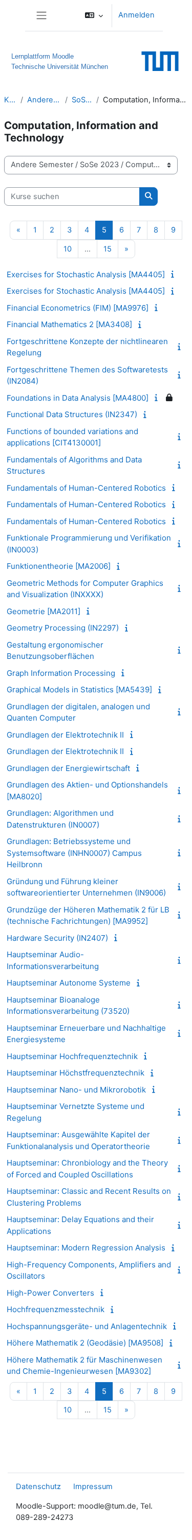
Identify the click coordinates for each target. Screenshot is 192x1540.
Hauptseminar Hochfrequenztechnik (72, 1056)
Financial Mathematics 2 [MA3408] (69, 324)
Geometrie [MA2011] (43, 611)
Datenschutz (38, 1486)
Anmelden (136, 15)
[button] (94, 15)
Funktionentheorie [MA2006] (59, 566)
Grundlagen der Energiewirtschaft (68, 768)
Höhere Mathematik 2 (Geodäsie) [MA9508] (85, 1343)
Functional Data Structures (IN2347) (72, 414)
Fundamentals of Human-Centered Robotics (86, 488)
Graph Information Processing (61, 673)
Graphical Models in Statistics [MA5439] (79, 689)
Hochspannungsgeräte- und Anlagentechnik (87, 1326)
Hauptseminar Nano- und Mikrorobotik (76, 1090)
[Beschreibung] (174, 274)
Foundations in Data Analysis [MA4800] (77, 398)
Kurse (10, 99)
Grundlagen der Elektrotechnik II (65, 735)
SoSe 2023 (82, 99)
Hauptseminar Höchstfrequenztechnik (75, 1073)
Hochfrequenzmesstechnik (55, 1309)
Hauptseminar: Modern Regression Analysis (86, 1247)
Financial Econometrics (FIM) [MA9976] (77, 308)
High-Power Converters (50, 1293)
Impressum (93, 1486)
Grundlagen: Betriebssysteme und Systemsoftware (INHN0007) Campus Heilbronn (74, 852)
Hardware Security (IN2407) (57, 938)
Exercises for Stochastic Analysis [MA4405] (86, 274)
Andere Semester (44, 99)
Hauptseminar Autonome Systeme (69, 983)
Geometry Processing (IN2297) (63, 628)
